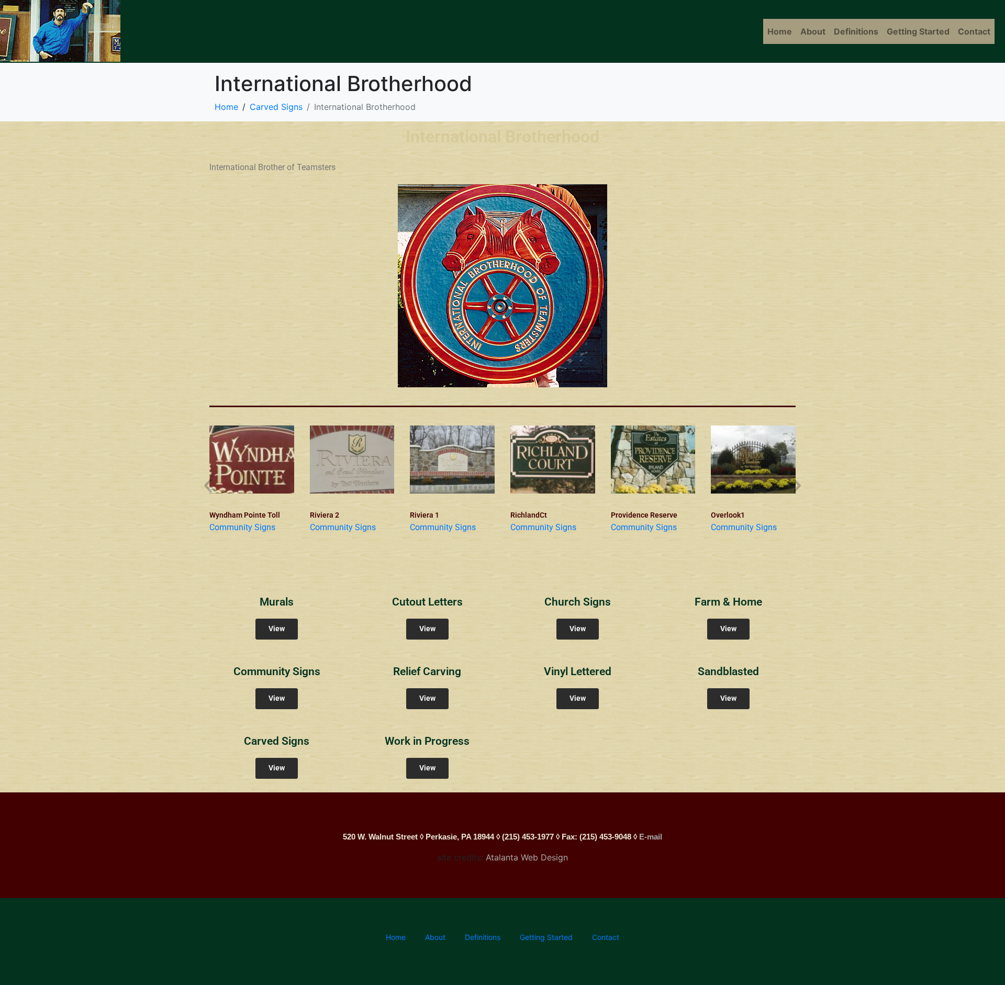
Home (779, 31)
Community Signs (242, 527)
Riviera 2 (324, 515)
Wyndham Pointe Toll (244, 515)
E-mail (650, 836)
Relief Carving (427, 671)
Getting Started (918, 31)
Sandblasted (728, 671)
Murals (277, 602)
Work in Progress (427, 741)
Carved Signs (276, 741)
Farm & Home (728, 602)
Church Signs (577, 602)
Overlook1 (728, 515)
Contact (974, 31)
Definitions (856, 31)
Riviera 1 (424, 515)
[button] (208, 485)
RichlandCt (528, 515)
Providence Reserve (644, 515)
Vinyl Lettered (577, 671)
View (277, 628)
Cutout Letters (427, 602)
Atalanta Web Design (527, 857)
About (812, 31)
